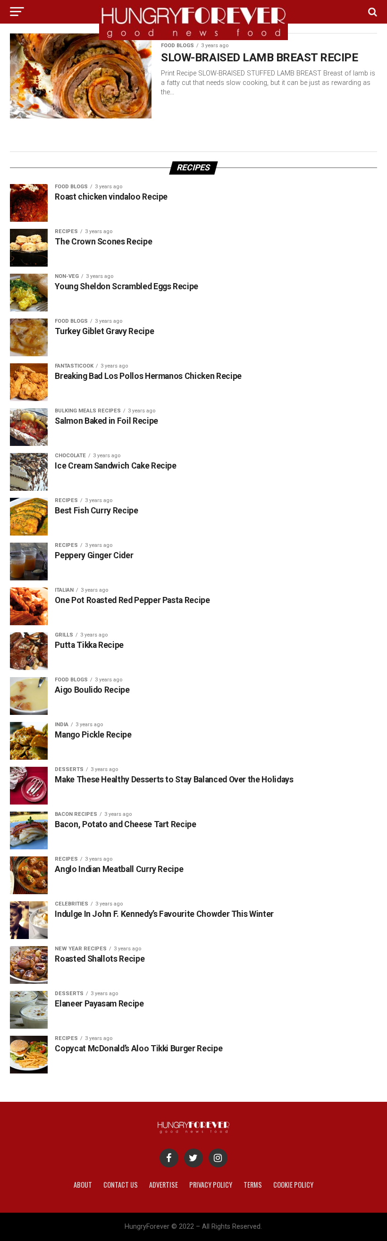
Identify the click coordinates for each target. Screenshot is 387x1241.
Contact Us (120, 1185)
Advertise (163, 1185)
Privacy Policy (210, 1185)
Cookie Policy (293, 1185)
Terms (253, 1185)
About (83, 1185)
